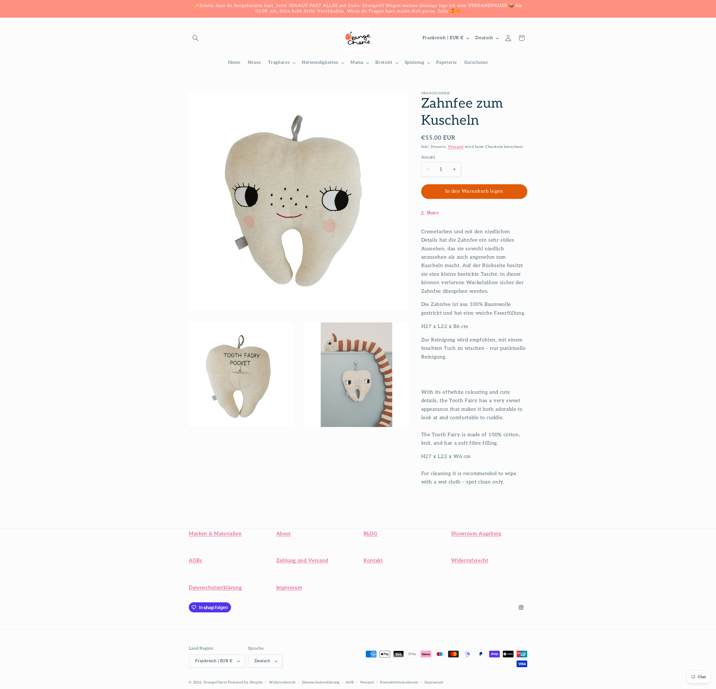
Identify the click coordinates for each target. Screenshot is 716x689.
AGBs (195, 560)
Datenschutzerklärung (215, 588)
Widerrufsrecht (469, 560)
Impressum (289, 588)
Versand (455, 146)
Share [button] (433, 212)
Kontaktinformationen (399, 682)
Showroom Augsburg (476, 534)
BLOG (371, 534)
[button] (195, 38)
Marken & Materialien (215, 534)
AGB (350, 682)
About (283, 534)
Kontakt (373, 560)
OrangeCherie (215, 682)
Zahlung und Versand (302, 560)
